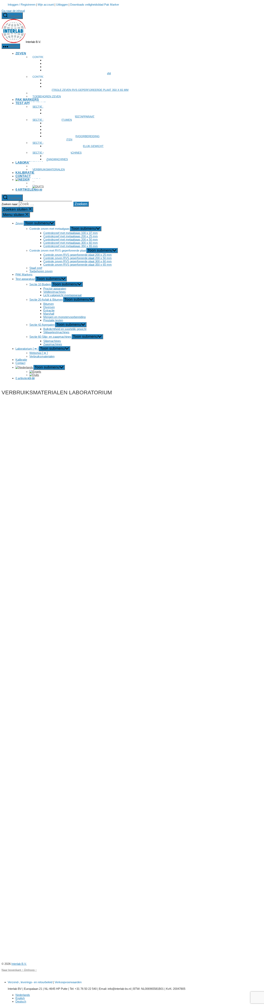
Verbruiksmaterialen (48, 169)
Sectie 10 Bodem (40, 284)
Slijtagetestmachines (56, 332)
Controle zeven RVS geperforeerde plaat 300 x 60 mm (77, 261)
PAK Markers (27, 99)
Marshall (48, 313)
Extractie (49, 310)
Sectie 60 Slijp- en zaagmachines (50, 336)
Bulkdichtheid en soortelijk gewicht (64, 329)
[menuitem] (28, 179)
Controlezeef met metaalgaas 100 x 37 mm (70, 233)
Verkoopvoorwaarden (68, 982)
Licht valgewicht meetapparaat (62, 295)
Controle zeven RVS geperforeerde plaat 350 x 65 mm (87, 89)
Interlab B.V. (19, 963)
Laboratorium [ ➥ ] (26, 348)
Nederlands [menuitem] (22, 995)
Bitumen (48, 303)
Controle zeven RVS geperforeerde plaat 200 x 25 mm (77, 254)
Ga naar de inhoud (13, 10)
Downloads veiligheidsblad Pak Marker (94, 4)
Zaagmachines (57, 159)
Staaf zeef (35, 268)
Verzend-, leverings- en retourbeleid (30, 982)
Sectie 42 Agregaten (42, 324)
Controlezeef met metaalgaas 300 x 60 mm (70, 242)
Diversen (49, 307)
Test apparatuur (25, 279)
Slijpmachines (52, 341)
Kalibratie (24, 172)
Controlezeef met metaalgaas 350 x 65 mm (70, 246)
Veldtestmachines (54, 291)
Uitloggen (62, 4)
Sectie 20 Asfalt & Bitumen (46, 299)
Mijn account (46, 4)
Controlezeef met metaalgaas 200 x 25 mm (70, 236)
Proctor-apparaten (54, 288)
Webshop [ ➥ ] (38, 353)
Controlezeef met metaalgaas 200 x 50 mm (70, 239)
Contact (23, 176)
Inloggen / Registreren (21, 4)
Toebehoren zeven (46, 96)
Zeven (20, 53)
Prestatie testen (53, 320)
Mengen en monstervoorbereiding (64, 317)
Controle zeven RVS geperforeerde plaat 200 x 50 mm (77, 258)
